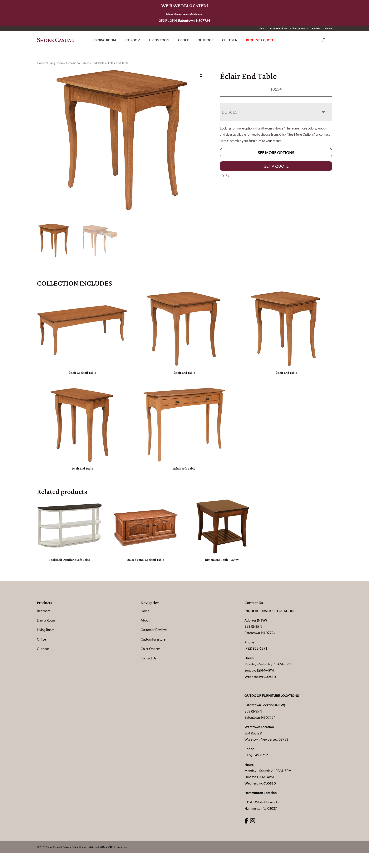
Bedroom (132, 40)
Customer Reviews (154, 630)
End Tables (99, 63)
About (262, 28)
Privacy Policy (70, 847)
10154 (224, 176)
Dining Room (105, 40)
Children (229, 40)
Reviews (316, 28)
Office (183, 40)
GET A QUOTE (276, 166)
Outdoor (206, 40)
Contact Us (148, 658)
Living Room (159, 40)
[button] (201, 75)
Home (41, 63)
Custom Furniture (278, 28)
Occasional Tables (77, 63)
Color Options (297, 28)
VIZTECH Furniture (116, 847)
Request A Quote (260, 40)
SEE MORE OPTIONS (276, 152)
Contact (328, 28)
